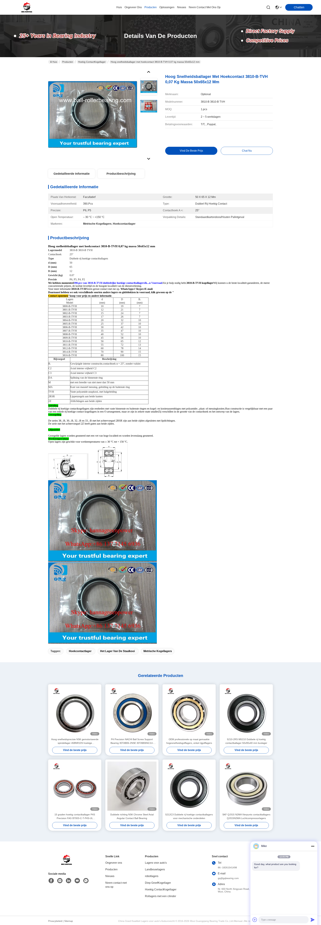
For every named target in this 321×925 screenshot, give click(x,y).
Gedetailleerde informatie (72, 173)
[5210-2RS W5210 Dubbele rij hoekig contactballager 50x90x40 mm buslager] (246, 710)
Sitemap (68, 921)
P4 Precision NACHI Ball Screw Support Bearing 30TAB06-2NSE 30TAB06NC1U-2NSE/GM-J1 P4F (132, 741)
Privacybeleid (55, 921)
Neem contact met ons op (116, 884)
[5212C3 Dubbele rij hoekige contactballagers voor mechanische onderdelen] (189, 786)
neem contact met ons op (205, 7)
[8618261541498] (86, 881)
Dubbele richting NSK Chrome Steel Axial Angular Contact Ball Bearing (132, 816)
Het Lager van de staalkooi (117, 651)
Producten (67, 62)
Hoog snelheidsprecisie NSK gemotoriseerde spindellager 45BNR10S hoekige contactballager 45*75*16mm (74, 741)
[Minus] (313, 846)
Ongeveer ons (113, 862)
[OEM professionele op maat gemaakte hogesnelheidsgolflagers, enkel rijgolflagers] (189, 710)
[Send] (312, 919)
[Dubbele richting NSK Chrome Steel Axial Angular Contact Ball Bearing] (131, 786)
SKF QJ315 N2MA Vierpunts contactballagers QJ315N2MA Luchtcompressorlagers (246, 816)
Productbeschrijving (121, 173)
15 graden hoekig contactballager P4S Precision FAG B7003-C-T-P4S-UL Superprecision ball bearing (75, 816)
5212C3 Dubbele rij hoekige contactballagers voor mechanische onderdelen (189, 816)
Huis (119, 7)
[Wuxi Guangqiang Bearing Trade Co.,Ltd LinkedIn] (69, 881)
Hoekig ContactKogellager (92, 62)
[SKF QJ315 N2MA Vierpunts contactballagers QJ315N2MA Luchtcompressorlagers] (246, 786)
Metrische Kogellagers (157, 651)
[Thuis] (66, 863)
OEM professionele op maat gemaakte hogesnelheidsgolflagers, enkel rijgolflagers (189, 741)
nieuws (181, 7)
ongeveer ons (133, 7)
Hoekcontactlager (80, 651)
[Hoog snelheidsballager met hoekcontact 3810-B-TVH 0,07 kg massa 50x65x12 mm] (92, 114)
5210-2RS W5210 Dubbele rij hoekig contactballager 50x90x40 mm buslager (246, 741)
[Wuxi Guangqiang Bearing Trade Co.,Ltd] (26, 7)
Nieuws (109, 876)
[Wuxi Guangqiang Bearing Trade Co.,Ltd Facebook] (51, 881)
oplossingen (166, 7)
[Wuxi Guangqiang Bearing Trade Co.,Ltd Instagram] (60, 881)
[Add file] (254, 919)
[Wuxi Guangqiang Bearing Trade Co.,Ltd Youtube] (77, 881)
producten (150, 7)
